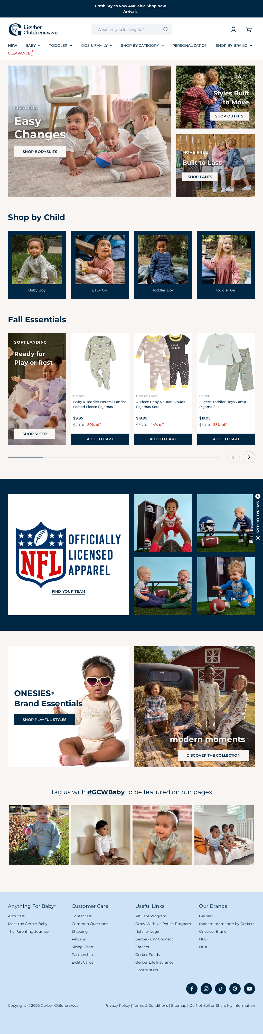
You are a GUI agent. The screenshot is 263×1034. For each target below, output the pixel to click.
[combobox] (131, 29)
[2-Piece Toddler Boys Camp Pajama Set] (226, 362)
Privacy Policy (117, 1005)
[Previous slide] (233, 457)
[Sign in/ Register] (233, 29)
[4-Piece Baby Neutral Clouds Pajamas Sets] (163, 362)
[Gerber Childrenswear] (163, 523)
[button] (258, 517)
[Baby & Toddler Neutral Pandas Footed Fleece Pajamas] (100, 362)
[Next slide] (249, 457)
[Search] (166, 29)
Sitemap (178, 1005)
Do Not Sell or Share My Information (222, 1005)
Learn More (39, 835)
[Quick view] (122, 344)
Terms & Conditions (150, 1005)
